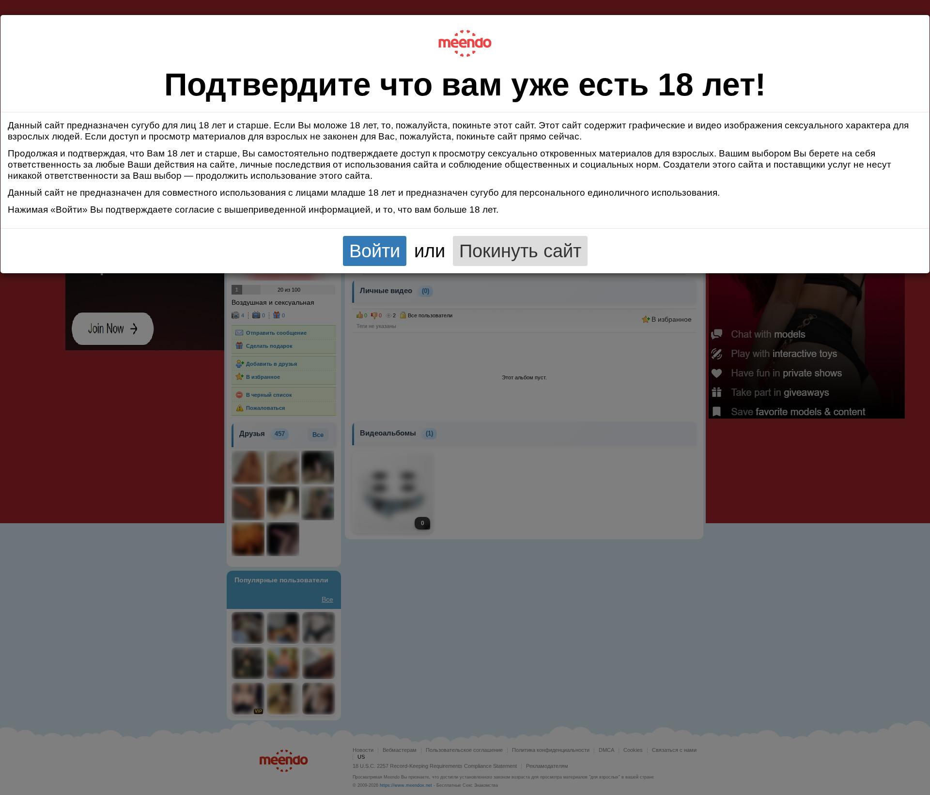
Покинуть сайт (520, 250)
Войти (374, 250)
